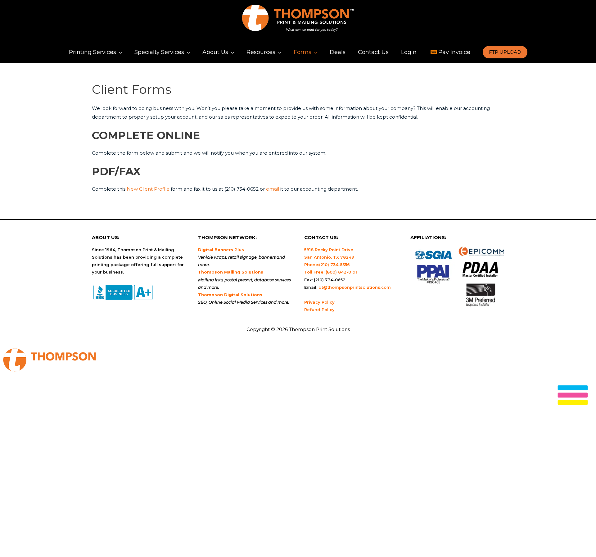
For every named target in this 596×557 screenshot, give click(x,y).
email (272, 189)
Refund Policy (319, 309)
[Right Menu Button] (572, 397)
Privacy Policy (319, 302)
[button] (505, 52)
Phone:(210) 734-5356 (327, 264)
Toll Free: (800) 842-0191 (330, 271)
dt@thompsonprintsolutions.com (354, 287)
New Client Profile (148, 189)
